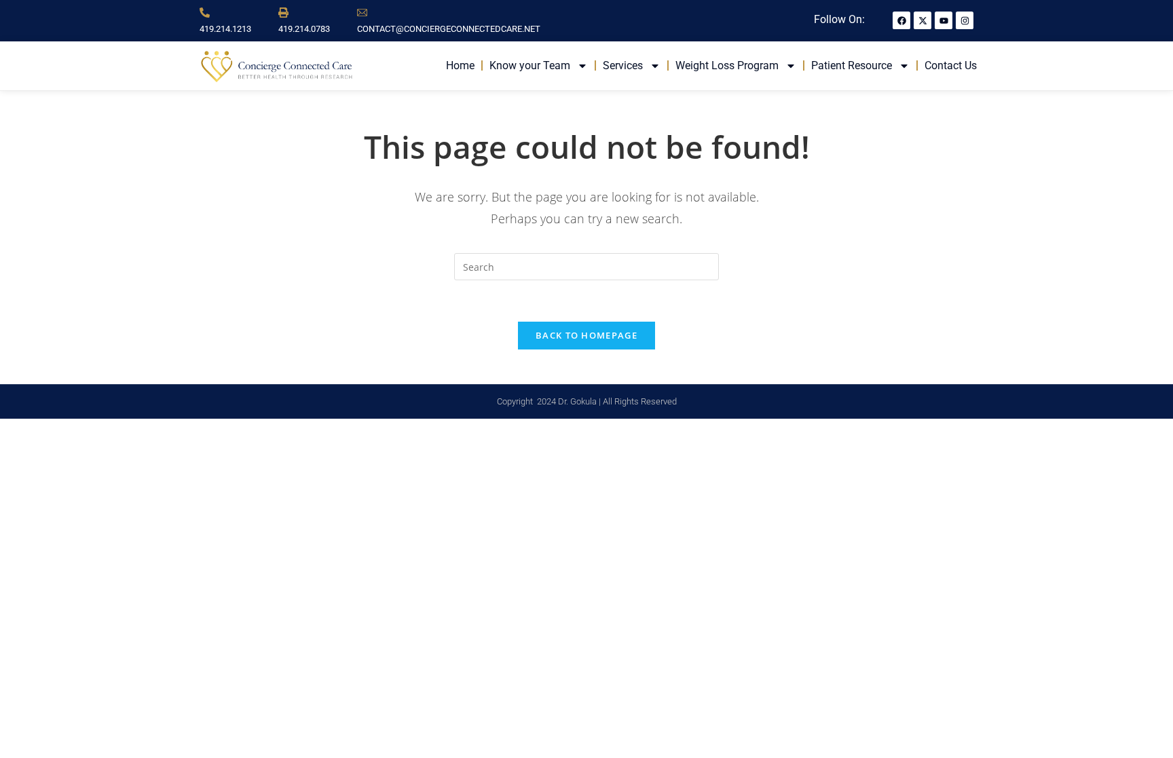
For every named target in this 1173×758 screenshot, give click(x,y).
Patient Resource (851, 65)
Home (460, 65)
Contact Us (951, 65)
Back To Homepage (586, 335)
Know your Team (529, 65)
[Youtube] (943, 20)
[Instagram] (964, 20)
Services (623, 65)
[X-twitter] (922, 20)
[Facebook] (901, 20)
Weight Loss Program (727, 65)
